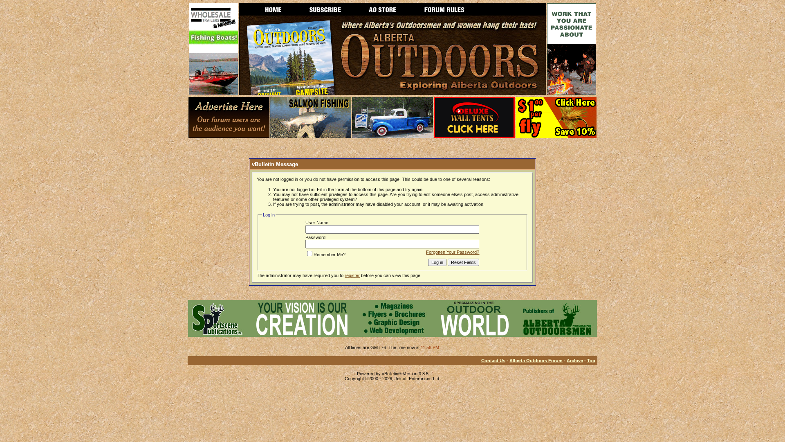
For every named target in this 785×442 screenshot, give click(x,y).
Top (591, 360)
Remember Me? (329, 254)
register (352, 275)
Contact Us (493, 360)
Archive (575, 360)
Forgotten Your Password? (452, 252)
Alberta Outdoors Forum (536, 360)
